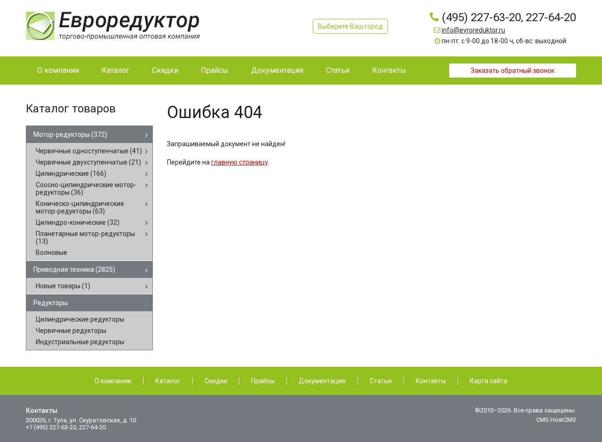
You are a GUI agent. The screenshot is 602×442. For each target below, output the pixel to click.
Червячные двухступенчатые (88, 162)
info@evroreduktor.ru (473, 30)
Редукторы (50, 303)
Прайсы (263, 381)
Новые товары (63, 286)
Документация (322, 381)
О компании (113, 381)
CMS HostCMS (556, 419)
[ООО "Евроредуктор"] (113, 25)
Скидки (216, 381)
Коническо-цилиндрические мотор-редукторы (80, 207)
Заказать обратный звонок (512, 70)
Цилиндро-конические (77, 222)
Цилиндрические (71, 173)
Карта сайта (488, 381)
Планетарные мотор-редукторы (85, 237)
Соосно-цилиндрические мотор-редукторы (86, 188)
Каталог (168, 381)
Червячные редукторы (71, 330)
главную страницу (239, 162)
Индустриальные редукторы (80, 342)
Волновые (51, 252)
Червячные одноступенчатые (89, 151)
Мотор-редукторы (70, 134)
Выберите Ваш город (350, 26)
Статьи (381, 381)
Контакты (431, 381)
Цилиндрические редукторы (80, 319)
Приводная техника (74, 269)
